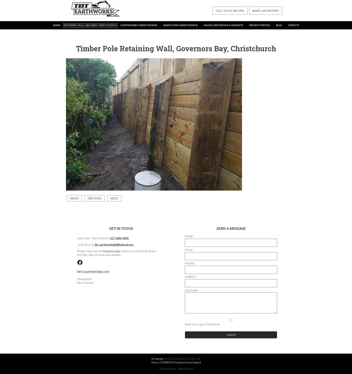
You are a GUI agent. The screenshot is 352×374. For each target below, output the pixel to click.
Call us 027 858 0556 (230, 10)
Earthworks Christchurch (138, 25)
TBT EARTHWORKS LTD (177, 358)
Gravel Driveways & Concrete (223, 25)
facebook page (111, 251)
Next (114, 198)
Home (56, 25)
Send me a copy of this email (202, 324)
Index (74, 198)
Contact (293, 25)
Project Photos (259, 25)
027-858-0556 (119, 238)
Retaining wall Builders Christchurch (90, 25)
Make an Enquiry (265, 10)
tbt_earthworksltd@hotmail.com (114, 245)
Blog (279, 25)
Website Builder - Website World (176, 369)
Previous (95, 198)
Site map (196, 358)
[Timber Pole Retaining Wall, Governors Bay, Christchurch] (154, 190)
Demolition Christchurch (180, 25)
